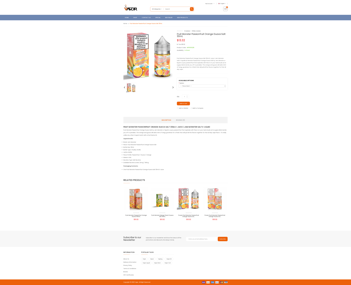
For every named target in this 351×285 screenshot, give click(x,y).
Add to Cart (183, 103)
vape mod (157, 263)
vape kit (169, 259)
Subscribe (223, 239)
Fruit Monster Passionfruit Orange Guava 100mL (136, 215)
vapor (152, 259)
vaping (160, 259)
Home (125, 23)
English (222, 3)
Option (182, 83)
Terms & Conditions (129, 268)
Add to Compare (198, 108)
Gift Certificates (128, 275)
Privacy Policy (127, 265)
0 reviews (187, 31)
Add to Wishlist (183, 108)
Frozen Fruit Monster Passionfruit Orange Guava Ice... (188, 215)
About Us (126, 259)
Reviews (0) (180, 120)
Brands (125, 272)
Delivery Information (129, 262)
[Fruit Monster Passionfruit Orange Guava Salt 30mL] (131, 87)
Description (166, 120)
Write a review (196, 31)
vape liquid (146, 263)
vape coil (168, 263)
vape (144, 259)
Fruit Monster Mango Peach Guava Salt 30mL (162, 215)
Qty (178, 96)
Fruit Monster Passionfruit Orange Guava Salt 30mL (146, 23)
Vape (136, 282)
